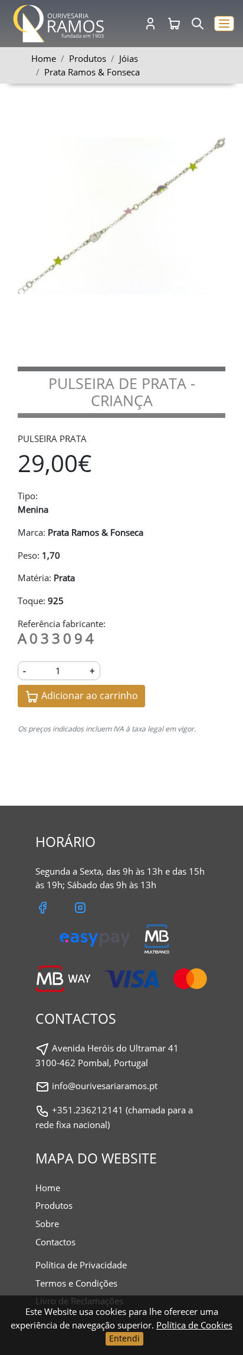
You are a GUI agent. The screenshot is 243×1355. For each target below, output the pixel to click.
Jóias (128, 58)
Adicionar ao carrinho (88, 695)
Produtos (54, 1205)
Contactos (55, 1242)
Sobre (47, 1223)
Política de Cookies (194, 1325)
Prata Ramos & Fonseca (92, 72)
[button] (224, 24)
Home (43, 58)
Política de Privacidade (81, 1265)
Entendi (124, 1338)
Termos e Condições (76, 1283)
